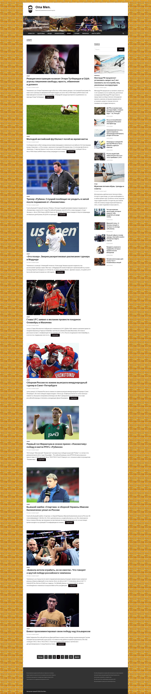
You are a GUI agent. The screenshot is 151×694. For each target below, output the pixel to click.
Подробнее (49, 97)
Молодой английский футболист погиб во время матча (57, 139)
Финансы (85, 33)
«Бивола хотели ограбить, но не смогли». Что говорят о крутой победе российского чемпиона (56, 571)
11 (71, 657)
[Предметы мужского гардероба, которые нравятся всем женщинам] (99, 253)
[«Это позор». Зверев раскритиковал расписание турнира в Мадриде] (59, 237)
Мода (50, 33)
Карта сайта (96, 33)
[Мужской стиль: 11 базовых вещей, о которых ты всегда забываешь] (99, 229)
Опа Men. (43, 7)
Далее (77, 657)
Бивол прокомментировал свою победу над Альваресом (58, 631)
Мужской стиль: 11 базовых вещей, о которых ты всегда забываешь (113, 225)
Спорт (69, 33)
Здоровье (41, 33)
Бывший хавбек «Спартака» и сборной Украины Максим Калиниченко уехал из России (58, 508)
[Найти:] (109, 49)
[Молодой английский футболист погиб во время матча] (59, 120)
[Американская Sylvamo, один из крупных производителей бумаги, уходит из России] (99, 136)
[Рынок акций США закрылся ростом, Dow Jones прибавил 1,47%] (99, 160)
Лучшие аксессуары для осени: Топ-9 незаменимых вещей (115, 260)
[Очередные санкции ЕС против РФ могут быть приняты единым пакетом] (99, 148)
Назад (40, 657)
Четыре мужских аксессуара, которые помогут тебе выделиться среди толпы (114, 213)
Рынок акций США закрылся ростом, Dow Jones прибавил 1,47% (114, 155)
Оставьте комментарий (33, 87)
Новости (31, 33)
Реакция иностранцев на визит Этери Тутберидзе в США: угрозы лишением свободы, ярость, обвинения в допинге (58, 81)
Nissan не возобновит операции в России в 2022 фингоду (114, 121)
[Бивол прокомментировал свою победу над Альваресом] (59, 610)
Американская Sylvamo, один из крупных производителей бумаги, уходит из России (115, 132)
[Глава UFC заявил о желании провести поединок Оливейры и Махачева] (59, 298)
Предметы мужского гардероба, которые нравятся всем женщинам (114, 249)
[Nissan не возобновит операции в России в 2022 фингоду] (99, 126)
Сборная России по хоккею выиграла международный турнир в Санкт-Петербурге (57, 384)
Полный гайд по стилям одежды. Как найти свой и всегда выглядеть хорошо (115, 237)
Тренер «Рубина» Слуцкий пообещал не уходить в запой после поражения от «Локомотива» (58, 200)
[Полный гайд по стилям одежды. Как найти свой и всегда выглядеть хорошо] (99, 241)
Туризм (76, 33)
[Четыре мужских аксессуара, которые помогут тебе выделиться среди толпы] (99, 215)
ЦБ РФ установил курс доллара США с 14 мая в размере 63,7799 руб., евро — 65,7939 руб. (115, 110)
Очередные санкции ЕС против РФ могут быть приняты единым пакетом (115, 144)
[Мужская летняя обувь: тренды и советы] (109, 182)
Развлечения (59, 33)
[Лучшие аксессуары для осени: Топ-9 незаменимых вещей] (99, 265)
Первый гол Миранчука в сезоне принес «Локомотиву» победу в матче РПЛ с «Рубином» (57, 445)
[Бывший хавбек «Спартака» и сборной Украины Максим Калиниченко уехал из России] (59, 485)
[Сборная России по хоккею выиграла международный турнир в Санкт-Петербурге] (59, 361)
